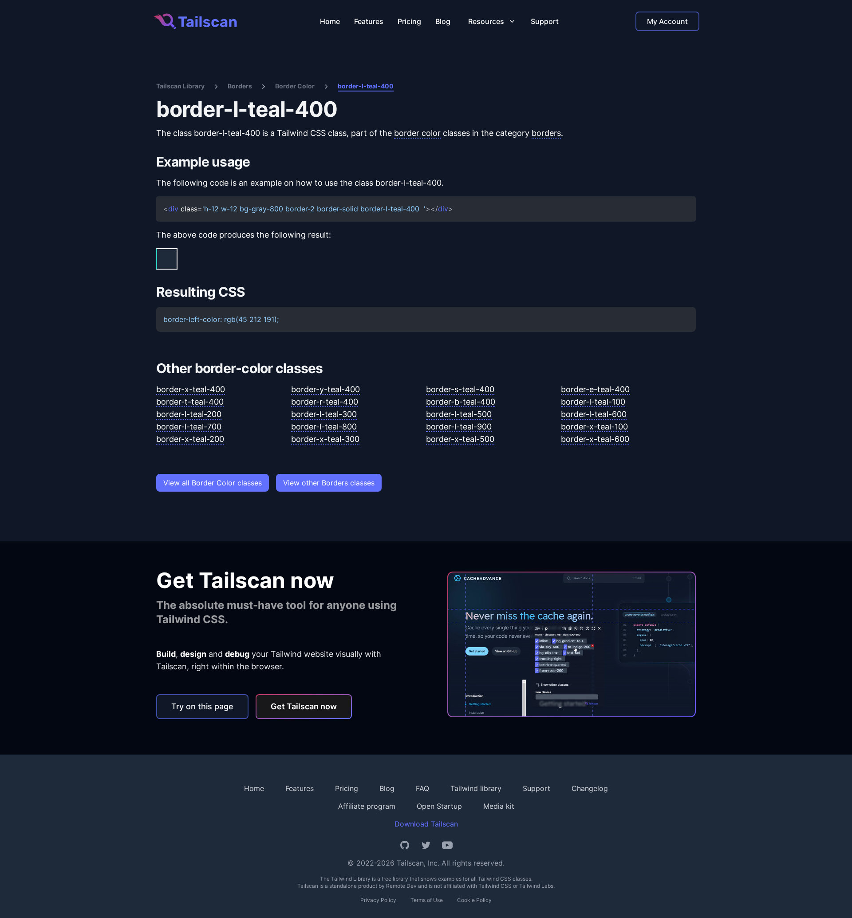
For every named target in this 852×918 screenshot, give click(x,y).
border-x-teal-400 (190, 389)
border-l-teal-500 (459, 414)
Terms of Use (426, 900)
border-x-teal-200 (190, 439)
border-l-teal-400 (366, 86)
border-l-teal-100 (593, 401)
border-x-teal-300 (325, 439)
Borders (240, 86)
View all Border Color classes (212, 482)
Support (545, 21)
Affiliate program (366, 806)
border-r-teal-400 (324, 401)
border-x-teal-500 (460, 439)
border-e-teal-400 (595, 389)
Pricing (409, 21)
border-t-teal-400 (190, 401)
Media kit (498, 806)
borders (546, 133)
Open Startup (439, 806)
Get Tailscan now (304, 706)
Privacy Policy (378, 900)
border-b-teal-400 (460, 401)
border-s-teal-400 (460, 389)
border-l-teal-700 (188, 426)
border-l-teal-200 (188, 414)
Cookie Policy (474, 900)
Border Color (295, 86)
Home (330, 21)
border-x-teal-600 (595, 439)
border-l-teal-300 (324, 414)
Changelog (590, 788)
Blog (442, 21)
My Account (667, 21)
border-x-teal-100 (594, 426)
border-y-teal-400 (325, 389)
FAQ (422, 788)
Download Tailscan (426, 823)
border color (417, 133)
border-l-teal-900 (459, 426)
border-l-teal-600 (594, 414)
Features (368, 21)
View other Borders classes (329, 482)
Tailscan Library (180, 86)
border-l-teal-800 (324, 426)
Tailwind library (475, 788)
